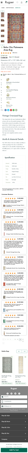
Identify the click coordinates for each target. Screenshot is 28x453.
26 (22, 341)
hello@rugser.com (7, 406)
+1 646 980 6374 (7, 401)
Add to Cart (14, 450)
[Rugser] (14, 389)
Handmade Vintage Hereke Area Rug (8, 376)
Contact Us (6, 396)
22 (15, 339)
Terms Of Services (18, 447)
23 (17, 339)
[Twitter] (16, 394)
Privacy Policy (9, 447)
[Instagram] (12, 394)
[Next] (3, 343)
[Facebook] (8, 394)
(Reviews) (15, 52)
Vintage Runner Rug (20, 376)
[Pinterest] (19, 394)
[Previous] (3, 339)
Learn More (8, 83)
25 (22, 339)
